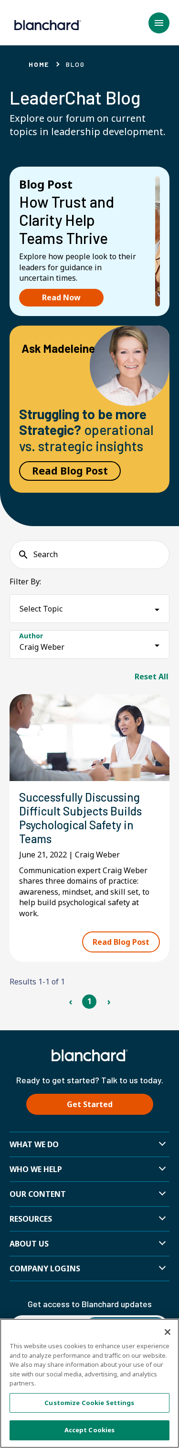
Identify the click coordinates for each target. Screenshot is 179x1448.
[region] (89, 1383)
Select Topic (41, 608)
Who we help (36, 1169)
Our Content (38, 1194)
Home (39, 64)
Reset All (151, 676)
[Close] (167, 1331)
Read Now (61, 297)
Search (45, 554)
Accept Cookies (89, 1430)
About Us (29, 1243)
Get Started (90, 1104)
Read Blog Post (70, 470)
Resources (31, 1219)
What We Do (34, 1144)
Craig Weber (42, 647)
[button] (158, 22)
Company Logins (45, 1268)
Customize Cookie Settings (89, 1402)
